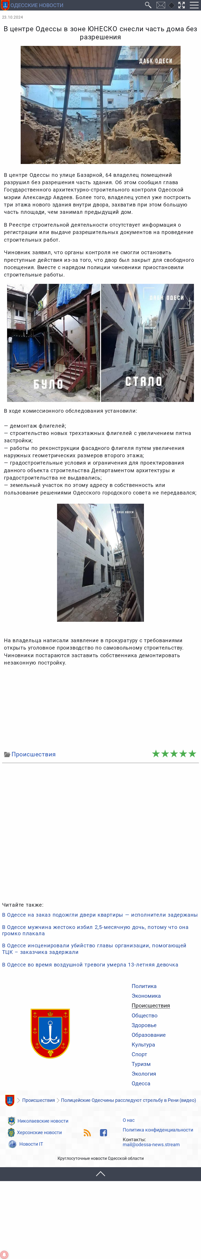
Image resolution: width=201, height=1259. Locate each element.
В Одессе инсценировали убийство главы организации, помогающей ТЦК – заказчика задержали (94, 948)
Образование (149, 1035)
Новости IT (31, 1144)
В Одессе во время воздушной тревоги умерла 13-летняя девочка (90, 964)
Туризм (141, 1064)
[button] (100, 1174)
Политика (144, 986)
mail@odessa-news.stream (151, 1145)
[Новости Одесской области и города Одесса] (50, 1034)
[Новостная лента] (87, 1132)
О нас (129, 1120)
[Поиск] (148, 5)
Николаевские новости (43, 1121)
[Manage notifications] (4, 1255)
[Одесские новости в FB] (103, 1132)
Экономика (146, 995)
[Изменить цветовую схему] (171, 5)
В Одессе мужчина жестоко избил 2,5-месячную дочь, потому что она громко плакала (95, 930)
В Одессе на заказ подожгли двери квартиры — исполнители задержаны (100, 915)
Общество (145, 1015)
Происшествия (151, 1005)
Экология (144, 1073)
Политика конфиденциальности (158, 1130)
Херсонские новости (39, 1132)
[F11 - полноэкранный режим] (181, 5)
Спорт (139, 1054)
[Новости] (9, 1100)
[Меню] (194, 5)
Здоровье (144, 1025)
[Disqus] (100, 831)
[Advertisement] (100, 708)
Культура (143, 1044)
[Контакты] (161, 5)
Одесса (141, 1083)
